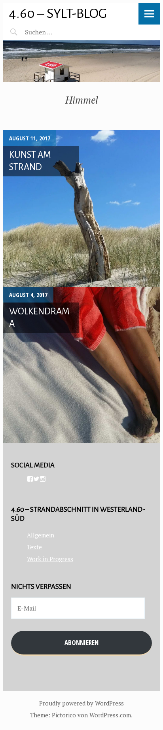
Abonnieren (81, 642)
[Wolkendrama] (81, 365)
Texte (34, 547)
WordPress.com (110, 715)
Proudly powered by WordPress (81, 703)
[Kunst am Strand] (81, 208)
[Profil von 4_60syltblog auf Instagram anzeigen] (43, 479)
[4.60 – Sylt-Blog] (81, 61)
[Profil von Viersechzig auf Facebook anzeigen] (30, 479)
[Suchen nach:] (57, 32)
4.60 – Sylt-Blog (58, 13)
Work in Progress (50, 559)
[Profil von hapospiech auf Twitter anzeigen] (36, 479)
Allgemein (40, 535)
